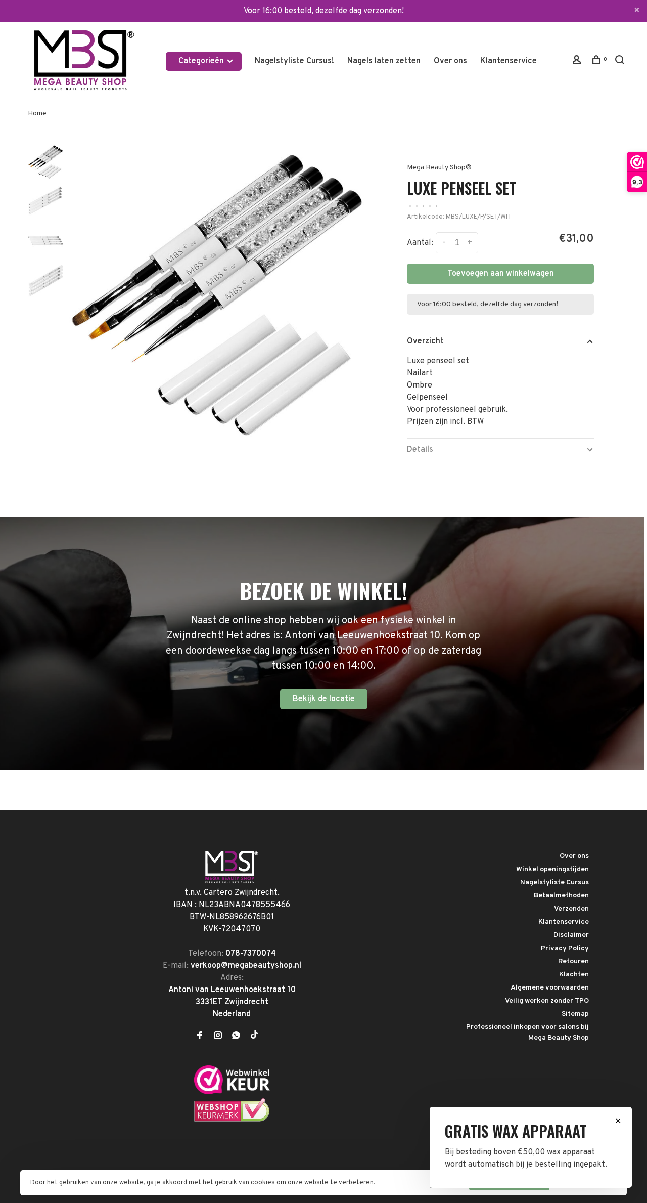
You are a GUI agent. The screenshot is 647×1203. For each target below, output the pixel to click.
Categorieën (202, 61)
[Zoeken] (621, 62)
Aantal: (420, 243)
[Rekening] (578, 62)
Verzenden (571, 909)
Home (37, 113)
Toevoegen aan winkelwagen (500, 274)
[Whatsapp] (236, 1037)
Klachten (574, 974)
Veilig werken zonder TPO (547, 1001)
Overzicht (425, 341)
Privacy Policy (565, 948)
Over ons (450, 61)
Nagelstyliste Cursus (554, 882)
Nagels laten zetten (384, 61)
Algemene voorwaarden (550, 987)
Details (420, 450)
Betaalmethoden (561, 895)
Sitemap (575, 1014)
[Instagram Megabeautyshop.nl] (218, 1037)
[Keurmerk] (232, 1092)
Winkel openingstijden (552, 869)
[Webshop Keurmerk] (232, 1120)
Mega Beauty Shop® (439, 167)
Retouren (573, 961)
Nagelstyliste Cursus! (294, 61)
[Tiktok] (254, 1037)
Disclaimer (571, 935)
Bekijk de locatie (324, 699)
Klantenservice (508, 61)
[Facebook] (200, 1037)
